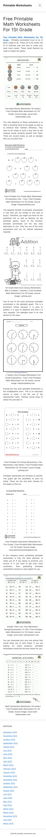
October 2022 (9, 783)
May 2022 (7, 802)
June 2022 (7, 798)
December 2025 (10, 732)
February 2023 (9, 769)
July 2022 (7, 794)
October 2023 (9, 739)
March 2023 (8, 765)
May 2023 (7, 758)
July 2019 (7, 820)
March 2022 (8, 809)
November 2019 (10, 816)
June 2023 (7, 754)
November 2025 (10, 736)
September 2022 (10, 787)
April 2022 (7, 805)
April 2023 (7, 761)
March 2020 (8, 812)
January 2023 (9, 772)
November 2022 (10, 780)
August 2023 (8, 747)
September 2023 (10, 743)
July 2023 (7, 750)
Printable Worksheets (17, 5)
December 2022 (10, 776)
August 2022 (8, 791)
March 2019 (8, 823)
